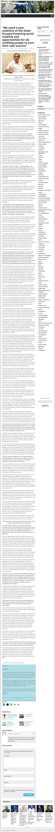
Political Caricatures (43, 280)
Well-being (41, 346)
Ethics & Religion (43, 202)
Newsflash (41, 267)
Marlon (10, 733)
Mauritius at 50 (42, 259)
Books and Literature (44, 126)
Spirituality (41, 319)
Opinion (40, 275)
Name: (6, 770)
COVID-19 (41, 157)
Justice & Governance (44, 241)
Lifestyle (41, 251)
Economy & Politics (43, 182)
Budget (40, 128)
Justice (40, 239)
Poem (40, 278)
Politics (40, 282)
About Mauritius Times (44, 114)
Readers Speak (42, 295)
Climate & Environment (44, 142)
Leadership (41, 249)
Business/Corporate (43, 134)
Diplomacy (41, 174)
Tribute (40, 342)
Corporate (41, 150)
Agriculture (41, 120)
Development (42, 170)
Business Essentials (43, 132)
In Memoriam (42, 232)
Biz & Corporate (42, 124)
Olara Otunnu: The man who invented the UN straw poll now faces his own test (46, 71)
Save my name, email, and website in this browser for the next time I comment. (18, 791)
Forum (40, 215)
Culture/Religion (43, 165)
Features (41, 204)
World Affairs (42, 350)
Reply (33, 733)
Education (41, 186)
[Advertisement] (27, 21)
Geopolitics (41, 217)
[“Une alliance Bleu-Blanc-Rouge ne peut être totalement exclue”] (40, 808)
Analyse (40, 122)
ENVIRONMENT (42, 196)
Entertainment (42, 194)
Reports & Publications (44, 299)
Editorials (41, 184)
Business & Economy (44, 130)
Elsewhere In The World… (45, 190)
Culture (40, 159)
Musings (41, 263)
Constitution (42, 148)
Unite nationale (42, 344)
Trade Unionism (42, 338)
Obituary (41, 269)
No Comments (5, 719)
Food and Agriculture (44, 213)
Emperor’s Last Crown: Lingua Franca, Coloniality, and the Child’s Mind (45, 85)
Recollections (42, 297)
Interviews (20, 48)
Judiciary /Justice (43, 238)
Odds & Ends (42, 271)
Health (40, 226)
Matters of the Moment (45, 255)
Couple (40, 155)
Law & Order (42, 247)
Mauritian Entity (43, 93)
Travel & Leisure (43, 340)
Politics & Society (43, 284)
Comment (41, 146)
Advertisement (42, 116)
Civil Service (42, 140)
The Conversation (43, 330)
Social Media (42, 311)
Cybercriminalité (43, 167)
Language (41, 243)
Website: (6, 782)
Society (40, 313)
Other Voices (42, 276)
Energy (40, 192)
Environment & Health (44, 200)
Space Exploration (43, 317)
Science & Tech (42, 305)
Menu (4, 15)
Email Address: (8, 776)
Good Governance (43, 219)
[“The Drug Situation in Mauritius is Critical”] (6, 808)
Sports (40, 321)
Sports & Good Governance (45, 323)
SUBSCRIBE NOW (19, 698)
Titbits (40, 336)
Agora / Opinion (42, 118)
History (40, 230)
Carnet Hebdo (42, 138)
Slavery (40, 309)
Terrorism (41, 329)
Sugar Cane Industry (44, 325)
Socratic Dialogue (43, 315)
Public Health (42, 288)
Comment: (7, 756)
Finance (40, 205)
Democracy (41, 168)
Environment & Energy (44, 198)
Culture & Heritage (43, 163)
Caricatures (41, 136)
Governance (42, 221)
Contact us (38, 830)
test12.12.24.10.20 (48, 830)
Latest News (25, 48)
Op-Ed (40, 273)
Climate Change (43, 144)
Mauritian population (44, 257)
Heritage (41, 228)
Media (40, 261)
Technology (41, 327)
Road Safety (42, 301)
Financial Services (43, 207)
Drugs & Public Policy (44, 178)
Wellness (41, 348)
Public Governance (43, 286)
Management (42, 253)
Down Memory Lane (43, 176)
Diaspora (41, 172)
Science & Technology (44, 307)
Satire (40, 303)
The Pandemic (42, 334)
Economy (41, 180)
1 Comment (31, 48)
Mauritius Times (5, 48)
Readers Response (43, 293)
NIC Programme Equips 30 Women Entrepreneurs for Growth (45, 90)
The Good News (42, 332)
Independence (42, 234)
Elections (41, 188)
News (40, 265)
